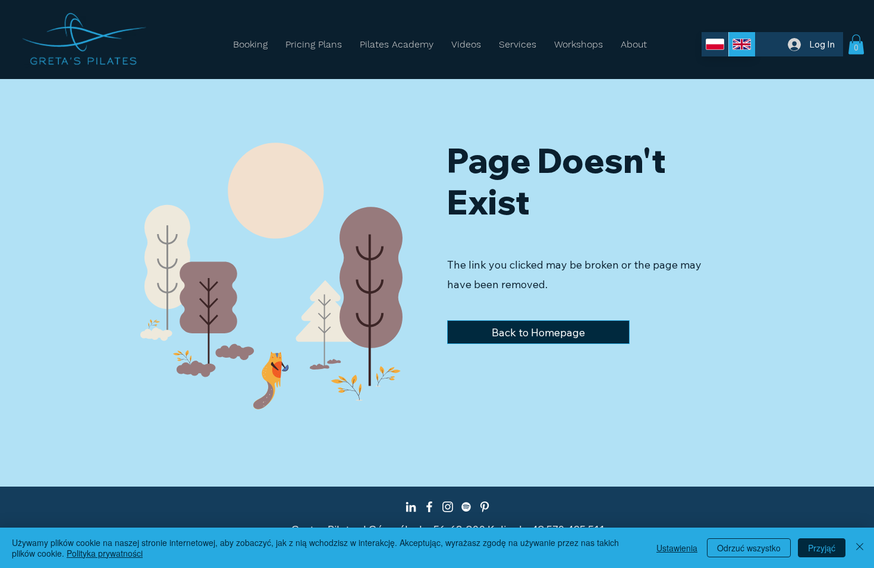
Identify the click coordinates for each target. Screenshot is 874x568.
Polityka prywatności (105, 553)
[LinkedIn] (411, 507)
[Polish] (715, 44)
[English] (742, 44)
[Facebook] (429, 507)
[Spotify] (466, 507)
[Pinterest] (484, 507)
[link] (856, 44)
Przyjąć (821, 548)
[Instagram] (448, 507)
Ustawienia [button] (676, 548)
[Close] (860, 547)
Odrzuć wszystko (749, 548)
